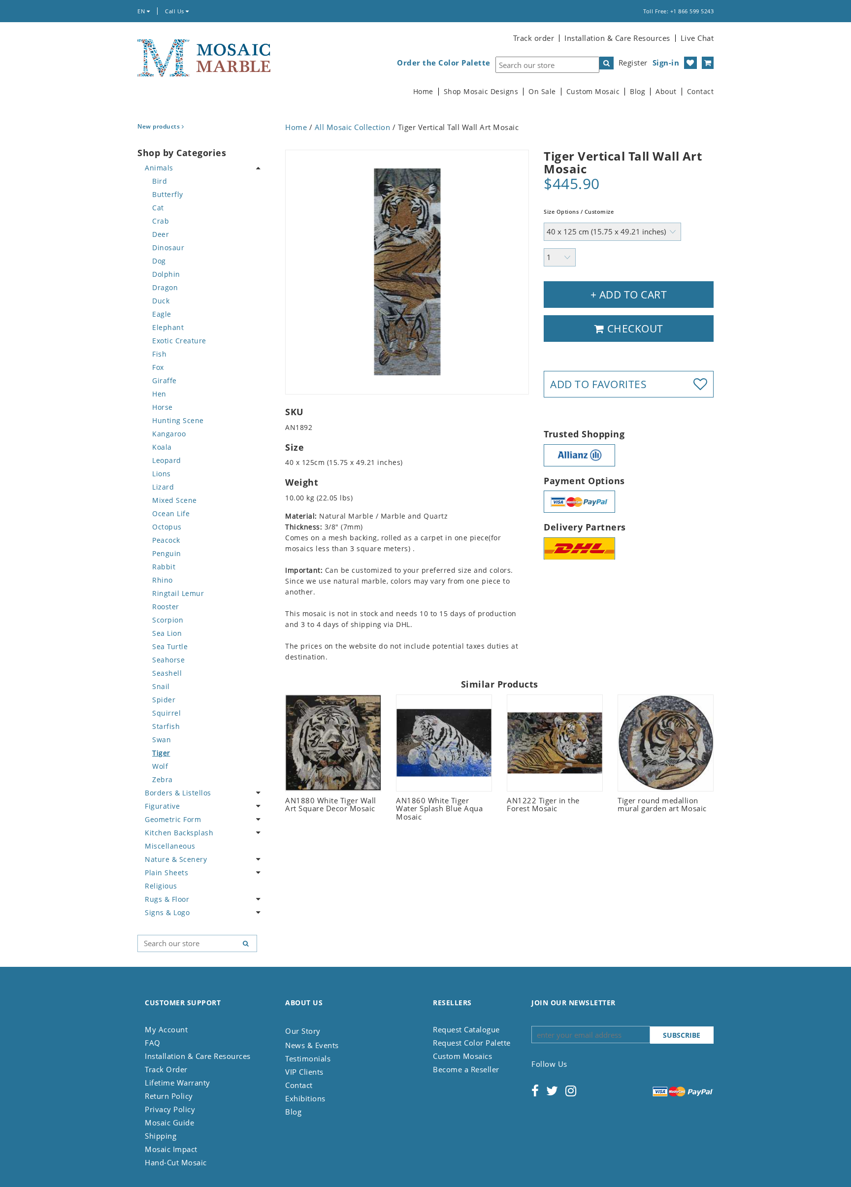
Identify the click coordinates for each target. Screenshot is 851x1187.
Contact (700, 91)
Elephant (168, 327)
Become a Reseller (466, 1069)
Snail (161, 686)
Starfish (166, 726)
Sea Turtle (170, 646)
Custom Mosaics (462, 1056)
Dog (159, 260)
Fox (158, 367)
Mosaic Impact (171, 1149)
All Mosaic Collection (353, 127)
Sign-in (666, 62)
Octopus (167, 526)
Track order (534, 38)
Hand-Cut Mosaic (176, 1162)
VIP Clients (304, 1072)
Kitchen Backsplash (179, 832)
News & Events (312, 1045)
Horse (162, 407)
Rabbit (163, 566)
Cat (158, 207)
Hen (159, 393)
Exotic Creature (179, 340)
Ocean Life (171, 513)
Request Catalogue (466, 1029)
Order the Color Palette (444, 62)
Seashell (167, 673)
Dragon (165, 287)
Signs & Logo (167, 912)
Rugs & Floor (167, 899)
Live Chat (697, 38)
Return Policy (169, 1096)
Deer (160, 234)
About (666, 91)
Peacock (166, 540)
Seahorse (168, 659)
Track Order (166, 1069)
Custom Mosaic (593, 91)
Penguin (166, 553)
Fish (159, 354)
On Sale (542, 91)
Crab (160, 221)
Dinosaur (168, 247)
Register (633, 62)
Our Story (303, 1031)
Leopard (166, 460)
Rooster (165, 606)
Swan (161, 739)
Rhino (162, 580)
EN (142, 11)
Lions (161, 473)
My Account (166, 1029)
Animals (159, 167)
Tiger (161, 753)
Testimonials (307, 1058)
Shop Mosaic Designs (481, 91)
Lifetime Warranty (177, 1083)
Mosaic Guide (169, 1122)
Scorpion (167, 620)
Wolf (160, 766)
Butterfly (167, 194)
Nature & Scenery (176, 859)
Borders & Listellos (178, 792)
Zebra (162, 779)
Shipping (160, 1136)
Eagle (161, 314)
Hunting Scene (178, 420)
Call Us (175, 11)
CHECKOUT (633, 328)
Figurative (162, 806)
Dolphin (166, 274)
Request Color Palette (472, 1043)
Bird (159, 181)
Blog (637, 91)
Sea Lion (167, 633)
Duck (160, 300)
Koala (162, 447)
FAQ (153, 1043)
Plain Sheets (166, 872)
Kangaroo (169, 433)
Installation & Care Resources (617, 38)
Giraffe (164, 380)
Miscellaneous (170, 846)
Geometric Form (173, 819)
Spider (163, 699)
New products (159, 126)
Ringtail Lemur (178, 593)
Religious (161, 886)
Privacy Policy (170, 1109)
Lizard (163, 487)
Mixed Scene (174, 500)
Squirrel (166, 713)
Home (423, 91)
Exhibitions (305, 1098)
